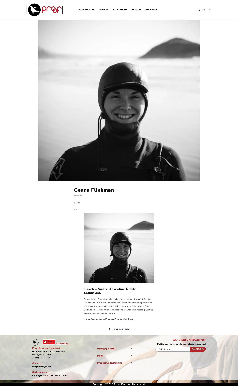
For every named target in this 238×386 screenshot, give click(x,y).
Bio (75, 209)
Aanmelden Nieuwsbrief (189, 340)
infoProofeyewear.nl (42, 366)
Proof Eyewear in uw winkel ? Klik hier (50, 375)
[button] (87, 10)
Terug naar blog (121, 328)
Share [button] (79, 202)
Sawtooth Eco (126, 319)
